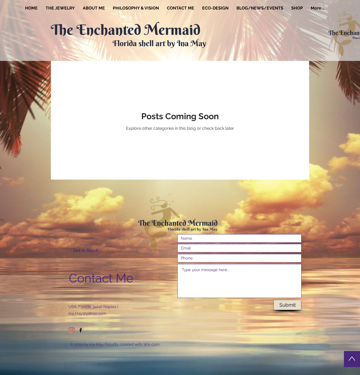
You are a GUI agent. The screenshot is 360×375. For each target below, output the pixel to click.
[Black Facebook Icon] (81, 330)
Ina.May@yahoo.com (87, 313)
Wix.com (151, 344)
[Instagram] (72, 330)
